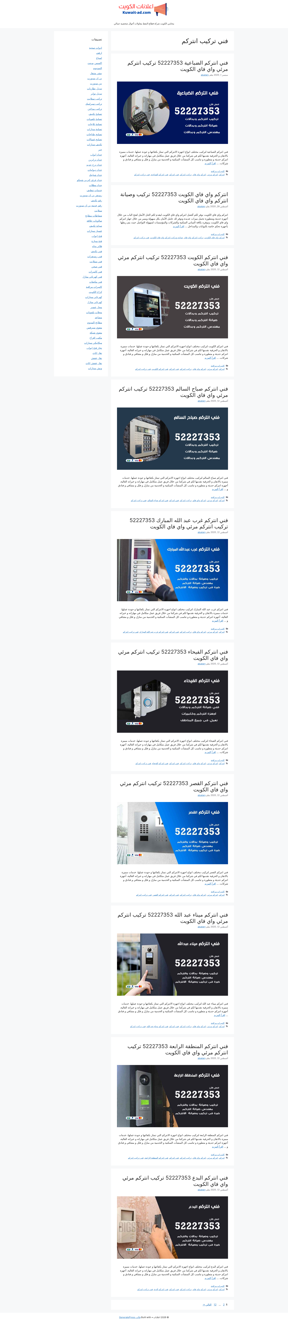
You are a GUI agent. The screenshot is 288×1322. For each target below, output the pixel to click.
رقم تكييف (96, 200)
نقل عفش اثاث (94, 363)
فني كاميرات (95, 271)
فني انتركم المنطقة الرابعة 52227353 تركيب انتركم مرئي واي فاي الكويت (178, 1049)
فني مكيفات (95, 281)
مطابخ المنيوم (94, 322)
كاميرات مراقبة (218, 171)
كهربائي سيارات (93, 297)
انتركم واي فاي (199, 174)
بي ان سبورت (94, 78)
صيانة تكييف (95, 225)
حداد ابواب (96, 154)
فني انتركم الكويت (160, 369)
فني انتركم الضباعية (159, 174)
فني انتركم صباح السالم (158, 500)
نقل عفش (96, 358)
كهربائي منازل (94, 302)
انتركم (222, 174)
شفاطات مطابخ (93, 215)
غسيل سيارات (94, 230)
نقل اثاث (97, 353)
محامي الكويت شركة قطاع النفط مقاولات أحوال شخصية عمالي (144, 23)
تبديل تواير (96, 93)
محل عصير (96, 307)
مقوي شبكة (96, 332)
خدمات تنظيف (94, 190)
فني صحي (96, 266)
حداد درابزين (95, 159)
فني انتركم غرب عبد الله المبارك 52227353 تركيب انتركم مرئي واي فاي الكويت (179, 523)
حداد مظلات (95, 185)
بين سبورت (96, 83)
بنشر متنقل (96, 73)
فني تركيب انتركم (142, 174)
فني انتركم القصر (160, 895)
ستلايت (98, 210)
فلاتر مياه (97, 246)
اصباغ (99, 58)
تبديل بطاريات (94, 88)
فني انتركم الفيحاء (160, 763)
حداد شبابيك (95, 175)
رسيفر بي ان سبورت (91, 195)
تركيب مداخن (95, 108)
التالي (207, 1304)
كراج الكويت (95, 292)
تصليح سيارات (94, 129)
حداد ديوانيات (95, 169)
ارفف (99, 52)
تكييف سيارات (94, 144)
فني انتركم (174, 174)
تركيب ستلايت (94, 98)
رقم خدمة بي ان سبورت (89, 205)
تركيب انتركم (186, 174)
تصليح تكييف (95, 113)
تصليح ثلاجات (95, 124)
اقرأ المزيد (210, 163)
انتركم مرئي (212, 174)
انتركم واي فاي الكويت (215, 237)
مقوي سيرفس (94, 327)
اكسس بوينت (95, 63)
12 (215, 1304)
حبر (100, 149)
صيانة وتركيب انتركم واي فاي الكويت (166, 237)
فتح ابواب (97, 236)
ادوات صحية (95, 47)
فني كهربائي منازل (92, 276)
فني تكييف (96, 251)
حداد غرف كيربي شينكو (89, 180)
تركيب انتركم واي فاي (193, 237)
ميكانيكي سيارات (93, 342)
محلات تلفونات (94, 312)
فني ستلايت (96, 261)
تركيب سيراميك (94, 103)
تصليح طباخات (94, 134)
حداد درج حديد (94, 164)
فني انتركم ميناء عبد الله (157, 1026)
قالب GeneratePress (130, 1317)
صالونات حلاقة (94, 220)
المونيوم (97, 68)
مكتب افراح (96, 337)
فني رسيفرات (94, 256)
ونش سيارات (95, 368)
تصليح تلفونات (94, 119)
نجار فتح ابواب (94, 347)
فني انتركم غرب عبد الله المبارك (154, 632)
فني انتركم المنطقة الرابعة (156, 1158)
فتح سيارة (97, 241)
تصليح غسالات (94, 139)
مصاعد (98, 317)
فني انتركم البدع (161, 1289)
